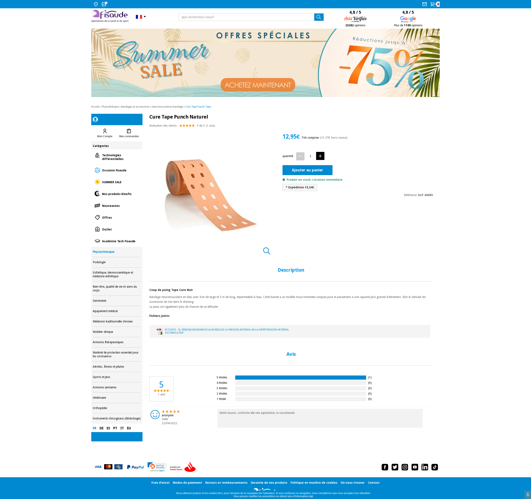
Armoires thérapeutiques (117, 342)
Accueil (95, 106)
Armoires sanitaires (117, 387)
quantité (288, 156)
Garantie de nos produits (269, 482)
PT (115, 428)
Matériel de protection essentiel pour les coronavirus (117, 354)
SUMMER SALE (117, 182)
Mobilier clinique (117, 332)
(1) (370, 377)
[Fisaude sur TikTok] (434, 467)
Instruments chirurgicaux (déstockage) (117, 418)
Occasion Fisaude (117, 170)
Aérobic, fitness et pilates (117, 367)
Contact (374, 482)
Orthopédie (117, 408)
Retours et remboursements (226, 482)
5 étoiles (222, 377)
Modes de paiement (187, 482)
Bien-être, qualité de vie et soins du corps (117, 289)
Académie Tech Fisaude (117, 241)
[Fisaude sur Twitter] (395, 467)
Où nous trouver (353, 482)
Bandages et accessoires (135, 106)
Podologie (117, 262)
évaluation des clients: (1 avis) (182, 125)
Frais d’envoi (160, 482)
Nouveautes (117, 205)
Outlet (117, 229)
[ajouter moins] (300, 156)
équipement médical (117, 311)
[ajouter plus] (320, 156)
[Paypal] (135, 467)
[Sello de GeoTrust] (157, 467)
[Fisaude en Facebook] (385, 467)
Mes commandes (129, 136)
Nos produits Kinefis (117, 194)
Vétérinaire (117, 398)
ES (108, 428)
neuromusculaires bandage (167, 106)
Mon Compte (104, 136)
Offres (117, 217)
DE (102, 428)
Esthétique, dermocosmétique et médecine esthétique (117, 274)
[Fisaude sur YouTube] (415, 467)
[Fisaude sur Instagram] (405, 467)
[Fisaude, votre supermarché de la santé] (110, 16)
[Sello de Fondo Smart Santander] (184, 467)
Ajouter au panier (307, 170)
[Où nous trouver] (96, 4)
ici (311, 496)
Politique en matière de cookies (314, 482)
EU (129, 428)
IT (122, 428)
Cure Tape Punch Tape (198, 106)
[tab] (105, 133)
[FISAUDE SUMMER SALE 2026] (265, 63)
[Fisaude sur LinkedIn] (424, 467)
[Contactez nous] (425, 4)
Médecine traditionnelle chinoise (117, 321)
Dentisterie (117, 301)
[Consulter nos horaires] (104, 4)
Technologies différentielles (117, 156)
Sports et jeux (117, 377)
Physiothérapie (110, 106)
